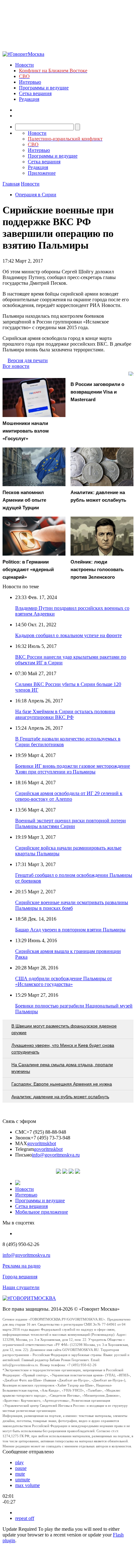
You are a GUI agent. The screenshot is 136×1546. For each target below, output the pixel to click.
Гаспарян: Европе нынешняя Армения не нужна (61, 1083)
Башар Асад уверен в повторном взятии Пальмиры (70, 929)
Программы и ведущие (44, 87)
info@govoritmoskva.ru (56, 1155)
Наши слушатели (21, 1287)
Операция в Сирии (35, 194)
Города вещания (20, 1276)
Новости (24, 65)
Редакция (29, 99)
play (19, 1462)
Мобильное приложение (41, 1212)
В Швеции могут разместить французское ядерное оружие (64, 1029)
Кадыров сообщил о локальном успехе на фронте (68, 635)
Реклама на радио (21, 1266)
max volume (27, 1485)
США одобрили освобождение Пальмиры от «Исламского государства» (63, 981)
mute (20, 1474)
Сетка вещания (35, 93)
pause (21, 1468)
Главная (11, 183)
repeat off (24, 1518)
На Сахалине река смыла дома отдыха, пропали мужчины (62, 1068)
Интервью (30, 82)
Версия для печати (28, 360)
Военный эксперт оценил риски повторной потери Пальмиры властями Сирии (70, 823)
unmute (22, 1479)
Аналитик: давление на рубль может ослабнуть (60, 1096)
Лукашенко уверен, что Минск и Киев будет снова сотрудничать (62, 1048)
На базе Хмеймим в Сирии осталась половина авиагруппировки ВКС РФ (65, 714)
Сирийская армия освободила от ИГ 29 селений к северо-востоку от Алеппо (68, 796)
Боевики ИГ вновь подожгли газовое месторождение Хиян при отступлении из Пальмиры (72, 768)
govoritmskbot (41, 1143)
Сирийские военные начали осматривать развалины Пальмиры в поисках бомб (71, 905)
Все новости (16, 366)
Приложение (42, 173)
